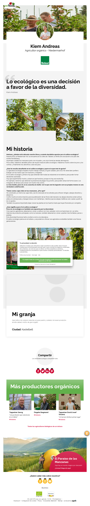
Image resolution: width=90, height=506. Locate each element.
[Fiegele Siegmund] (45, 402)
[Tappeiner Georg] (20, 402)
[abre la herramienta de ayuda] (87, 433)
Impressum (17, 501)
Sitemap (60, 501)
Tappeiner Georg (16, 412)
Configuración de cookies (29, 501)
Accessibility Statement (49, 501)
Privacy (40, 501)
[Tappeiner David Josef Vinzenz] (70, 402)
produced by (68, 501)
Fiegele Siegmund (41, 412)
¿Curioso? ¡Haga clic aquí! (63, 468)
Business (45, 488)
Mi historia (12, 419)
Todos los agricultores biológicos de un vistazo (45, 426)
